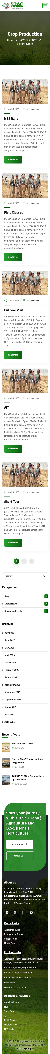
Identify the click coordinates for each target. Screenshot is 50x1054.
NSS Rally (11, 118)
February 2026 (11, 670)
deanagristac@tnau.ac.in (23, 972)
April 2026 (9, 655)
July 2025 (9, 714)
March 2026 (10, 662)
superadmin (34, 109)
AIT (6, 407)
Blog (25, 596)
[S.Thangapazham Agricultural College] (13, 5)
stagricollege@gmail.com (23, 967)
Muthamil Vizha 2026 (22, 743)
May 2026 (9, 647)
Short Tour (11, 501)
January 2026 (11, 677)
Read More (13, 159)
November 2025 (12, 692)
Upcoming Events (25, 611)
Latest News (25, 603)
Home (10, 40)
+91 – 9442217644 (21, 977)
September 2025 (12, 699)
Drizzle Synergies (25, 1048)
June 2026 (9, 640)
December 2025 (12, 685)
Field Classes (13, 212)
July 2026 (9, 633)
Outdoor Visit (13, 309)
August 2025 (10, 707)
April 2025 (9, 722)
